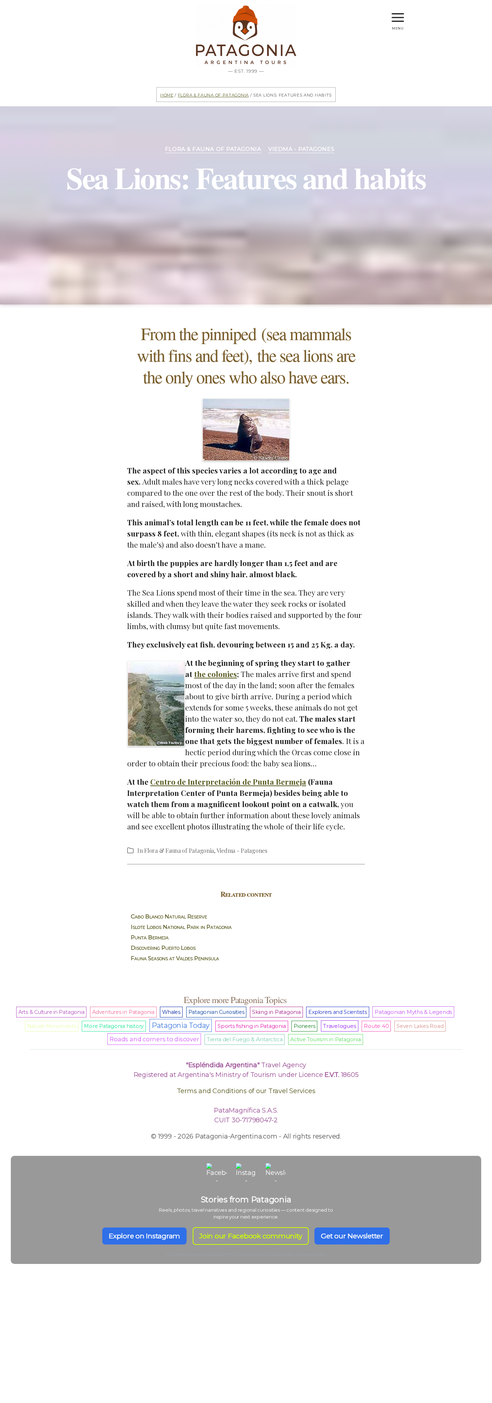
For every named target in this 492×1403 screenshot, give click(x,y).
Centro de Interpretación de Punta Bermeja (228, 781)
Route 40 (376, 1026)
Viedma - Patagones (301, 149)
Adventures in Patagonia (123, 1012)
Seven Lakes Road (420, 1026)
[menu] (398, 14)
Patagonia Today (181, 1025)
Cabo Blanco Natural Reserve (169, 916)
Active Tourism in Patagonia (325, 1039)
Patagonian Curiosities (216, 1012)
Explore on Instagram (144, 1236)
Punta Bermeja (150, 937)
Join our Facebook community (250, 1236)
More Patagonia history (114, 1026)
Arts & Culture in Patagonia (51, 1012)
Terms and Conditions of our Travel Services (246, 1091)
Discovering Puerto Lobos (163, 947)
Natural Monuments (51, 1026)
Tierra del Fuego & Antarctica (244, 1039)
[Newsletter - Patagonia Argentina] (275, 1173)
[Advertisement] (246, 1346)
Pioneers (304, 1026)
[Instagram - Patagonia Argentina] (246, 1173)
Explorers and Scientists (337, 1012)
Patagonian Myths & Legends (413, 1011)
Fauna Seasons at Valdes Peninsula (175, 958)
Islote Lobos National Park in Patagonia (181, 926)
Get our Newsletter (352, 1236)
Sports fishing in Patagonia (252, 1026)
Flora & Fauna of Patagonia (213, 94)
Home (167, 94)
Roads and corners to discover (154, 1039)
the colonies (215, 674)
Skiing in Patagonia (276, 1012)
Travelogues (339, 1026)
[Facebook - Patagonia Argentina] (216, 1173)
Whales (171, 1012)
